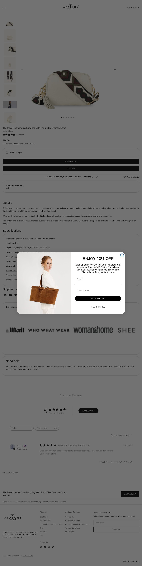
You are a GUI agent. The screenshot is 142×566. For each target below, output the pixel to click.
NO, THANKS (98, 307)
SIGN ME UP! (98, 298)
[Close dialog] (122, 255)
